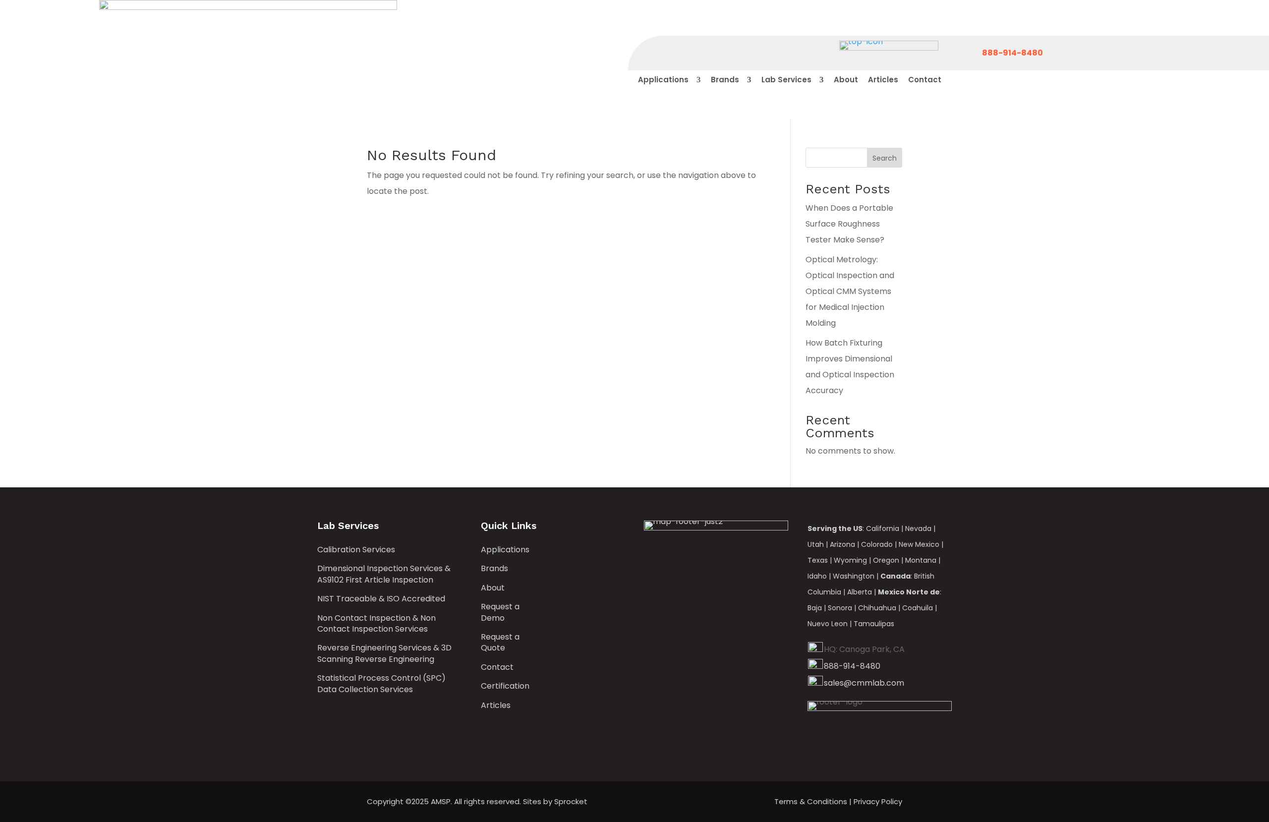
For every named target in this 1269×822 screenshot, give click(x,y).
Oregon (886, 560)
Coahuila (917, 608)
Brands (494, 568)
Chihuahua (877, 608)
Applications (505, 549)
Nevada (918, 528)
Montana (920, 560)
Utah (816, 544)
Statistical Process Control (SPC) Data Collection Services (381, 684)
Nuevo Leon (828, 624)
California (882, 528)
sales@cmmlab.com (864, 683)
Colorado (877, 544)
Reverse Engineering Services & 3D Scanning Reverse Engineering (384, 653)
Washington (853, 576)
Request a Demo (500, 612)
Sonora (840, 608)
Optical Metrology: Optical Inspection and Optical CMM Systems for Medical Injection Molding (850, 291)
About (493, 588)
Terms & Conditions (810, 801)
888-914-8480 (852, 666)
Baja (815, 608)
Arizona (842, 544)
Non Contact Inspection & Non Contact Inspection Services (376, 624)
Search (884, 158)
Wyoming (850, 560)
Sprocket (570, 801)
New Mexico (919, 544)
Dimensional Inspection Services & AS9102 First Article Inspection (384, 574)
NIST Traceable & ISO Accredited (381, 598)
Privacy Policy (878, 801)
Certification (505, 686)
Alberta (859, 592)
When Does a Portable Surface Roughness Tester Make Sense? (849, 223)
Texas (818, 560)
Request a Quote (500, 642)
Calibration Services (356, 549)
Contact (497, 667)
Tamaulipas (874, 624)
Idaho (817, 576)
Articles (496, 705)
